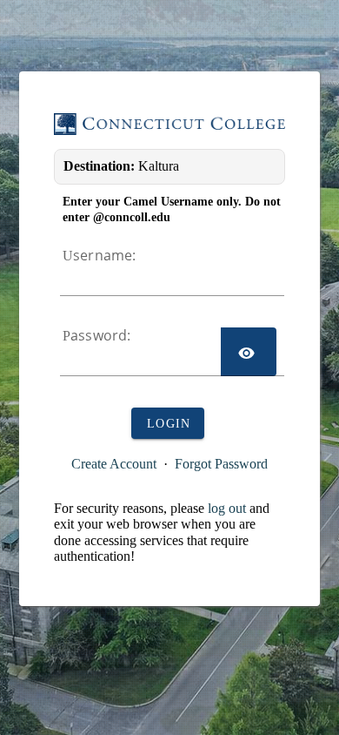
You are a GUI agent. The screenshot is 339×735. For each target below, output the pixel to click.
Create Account (113, 463)
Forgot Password (221, 463)
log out (227, 508)
